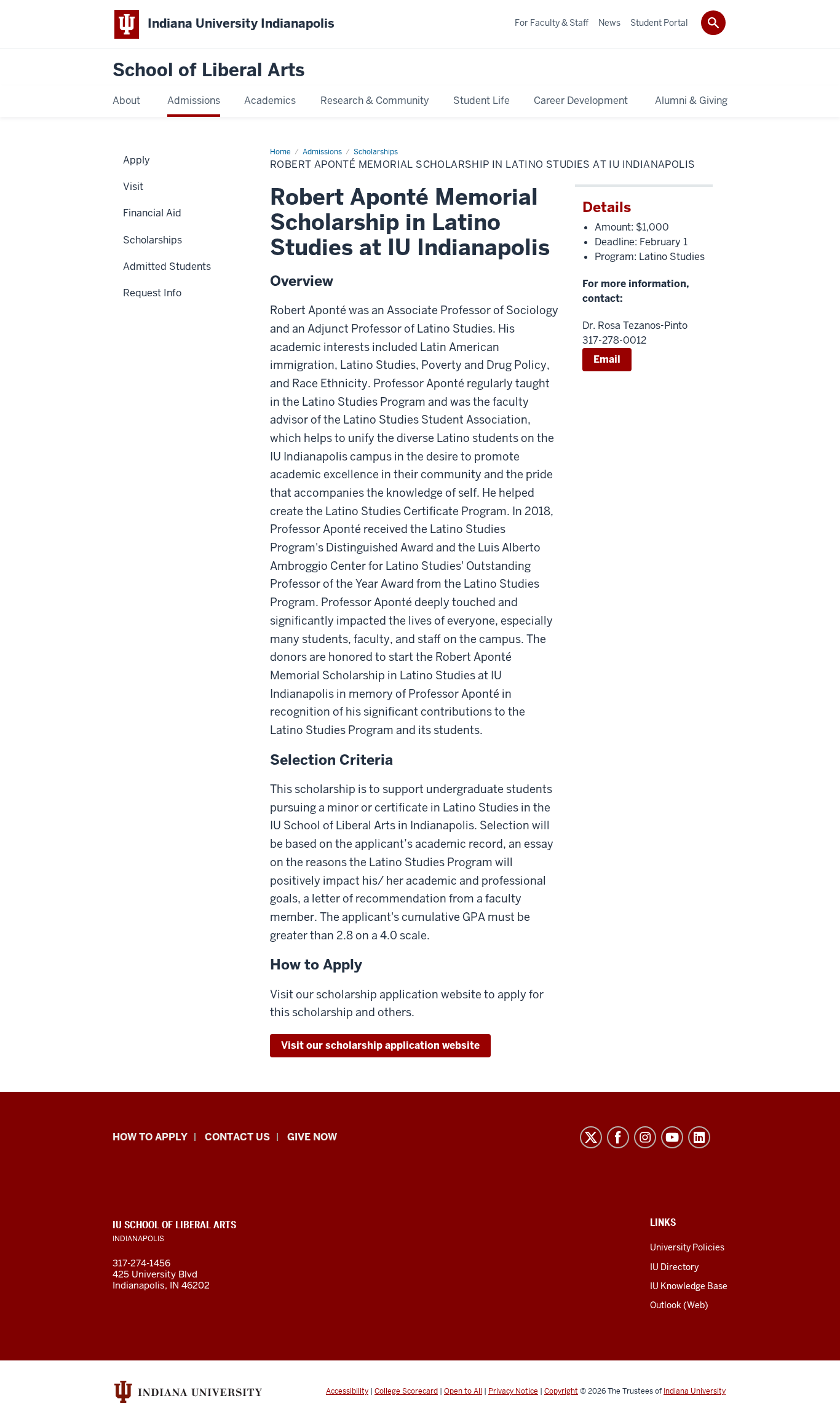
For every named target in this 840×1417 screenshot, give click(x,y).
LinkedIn (699, 1137)
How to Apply (150, 1137)
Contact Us (237, 1137)
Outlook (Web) (679, 1305)
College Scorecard (406, 1391)
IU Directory (674, 1267)
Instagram (645, 1137)
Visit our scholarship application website (380, 1045)
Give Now (312, 1137)
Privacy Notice (513, 1391)
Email (606, 359)
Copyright (561, 1391)
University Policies (687, 1247)
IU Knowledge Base (688, 1286)
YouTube (672, 1137)
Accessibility (347, 1391)
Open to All (463, 1391)
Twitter (591, 1137)
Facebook (618, 1137)
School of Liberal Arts (208, 70)
